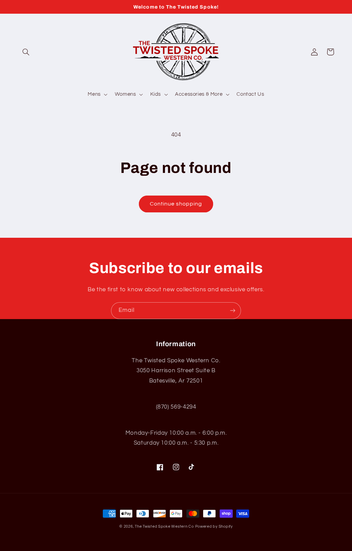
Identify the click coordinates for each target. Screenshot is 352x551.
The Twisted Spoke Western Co (164, 526)
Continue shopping (176, 204)
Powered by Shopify (214, 526)
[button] (26, 52)
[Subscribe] (233, 310)
